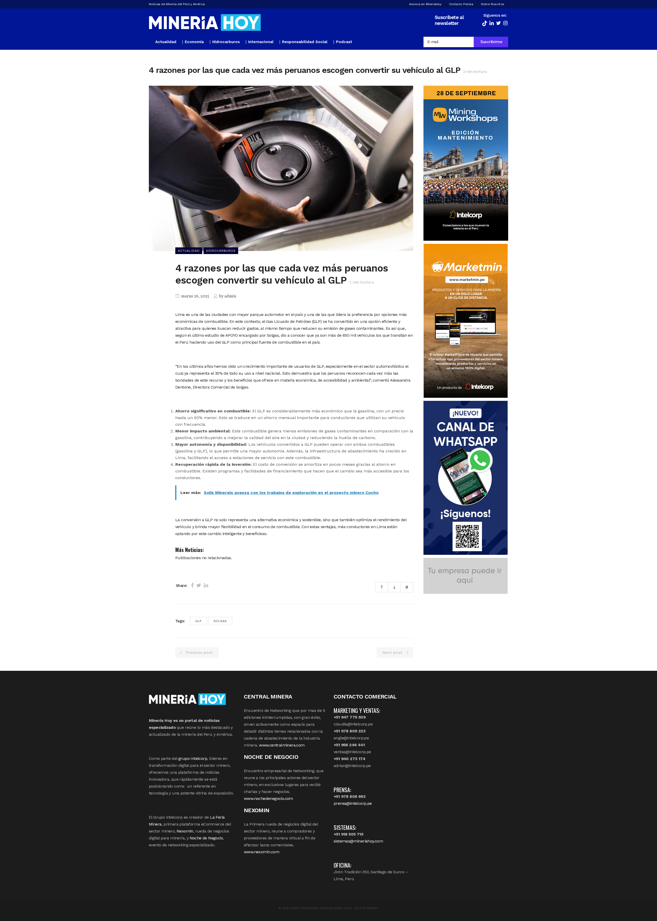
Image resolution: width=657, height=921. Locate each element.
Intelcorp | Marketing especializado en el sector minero (330, 908)
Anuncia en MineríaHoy (425, 4)
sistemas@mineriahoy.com (358, 841)
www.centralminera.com (281, 745)
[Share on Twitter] (198, 585)
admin (230, 296)
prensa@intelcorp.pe (353, 803)
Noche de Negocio (206, 838)
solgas (220, 621)
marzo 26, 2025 (194, 296)
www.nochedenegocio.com (268, 798)
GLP (198, 621)
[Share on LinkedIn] (206, 585)
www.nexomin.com (261, 851)
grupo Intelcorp (192, 758)
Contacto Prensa (461, 4)
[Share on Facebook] (192, 585)
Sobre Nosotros (492, 4)
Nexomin (185, 831)
